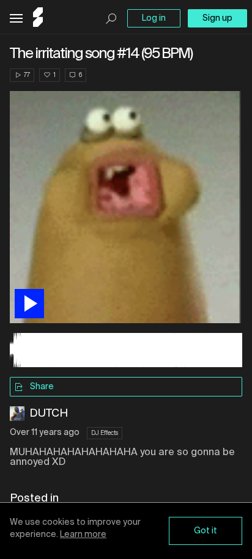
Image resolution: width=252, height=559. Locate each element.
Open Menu (16, 18)
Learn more (83, 534)
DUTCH (48, 413)
